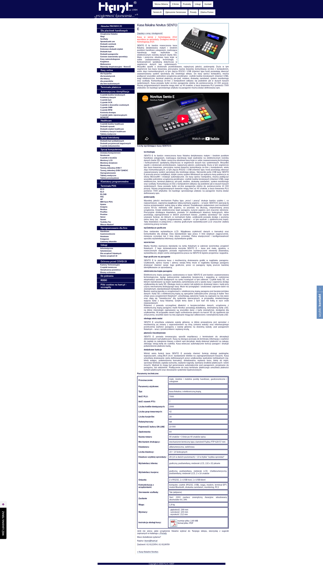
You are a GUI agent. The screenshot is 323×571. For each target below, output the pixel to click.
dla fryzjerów (106, 74)
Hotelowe (104, 236)
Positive (103, 214)
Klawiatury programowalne (115, 181)
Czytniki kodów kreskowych (112, 95)
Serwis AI (157, 12)
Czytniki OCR (106, 102)
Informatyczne (106, 248)
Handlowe (104, 231)
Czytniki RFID (106, 110)
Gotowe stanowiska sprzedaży (114, 57)
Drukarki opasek (107, 126)
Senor (102, 217)
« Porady (162, 533)
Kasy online (107, 70)
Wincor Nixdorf (107, 224)
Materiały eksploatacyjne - (115, 67)
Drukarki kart (106, 52)
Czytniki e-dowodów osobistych (114, 105)
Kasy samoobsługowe (110, 59)
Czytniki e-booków (108, 158)
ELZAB (103, 194)
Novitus (103, 209)
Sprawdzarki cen (107, 41)
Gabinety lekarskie (108, 241)
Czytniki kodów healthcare (112, 124)
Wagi (102, 36)
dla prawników (106, 81)
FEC (102, 197)
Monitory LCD (106, 160)
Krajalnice (104, 62)
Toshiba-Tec (105, 222)
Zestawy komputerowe (110, 153)
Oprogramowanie (108, 173)
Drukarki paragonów (109, 54)
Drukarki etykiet (107, 46)
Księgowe (104, 239)
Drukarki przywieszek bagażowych (115, 143)
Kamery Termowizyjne (110, 265)
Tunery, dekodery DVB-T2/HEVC (114, 170)
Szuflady (104, 39)
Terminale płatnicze (111, 87)
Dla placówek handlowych (114, 30)
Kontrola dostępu (108, 112)
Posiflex (103, 212)
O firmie (175, 4)
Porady (193, 12)
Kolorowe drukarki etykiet (111, 49)
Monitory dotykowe (108, 163)
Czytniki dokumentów (110, 146)
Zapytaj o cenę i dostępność (150, 33)
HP (101, 199)
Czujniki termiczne (108, 267)
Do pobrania (107, 276)
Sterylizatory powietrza (110, 270)
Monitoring (105, 165)
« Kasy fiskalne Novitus (147, 552)
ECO (102, 189)
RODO (104, 280)
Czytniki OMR (106, 107)
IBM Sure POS (106, 202)
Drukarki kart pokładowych (112, 141)
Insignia (103, 207)
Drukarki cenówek (108, 44)
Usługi (198, 4)
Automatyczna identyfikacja (115, 91)
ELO (102, 192)
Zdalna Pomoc (207, 12)
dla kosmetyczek (107, 76)
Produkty (187, 4)
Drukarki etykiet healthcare (112, 129)
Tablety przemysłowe (109, 178)
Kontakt (208, 4)
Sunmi (103, 219)
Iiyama (103, 204)
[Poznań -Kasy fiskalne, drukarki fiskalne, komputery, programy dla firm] (116, 17)
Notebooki (105, 155)
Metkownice (105, 64)
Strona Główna (161, 4)
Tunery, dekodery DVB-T (111, 168)
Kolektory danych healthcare (113, 131)
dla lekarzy (105, 79)
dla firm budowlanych (110, 84)
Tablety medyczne (108, 134)
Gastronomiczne (107, 234)
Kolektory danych (108, 97)
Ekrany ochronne (107, 272)
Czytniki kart (105, 100)
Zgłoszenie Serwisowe (175, 12)
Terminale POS (108, 186)
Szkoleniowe (106, 251)
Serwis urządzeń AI (108, 256)
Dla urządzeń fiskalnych (110, 253)
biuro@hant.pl (151, 541)
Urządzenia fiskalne (109, 34)
